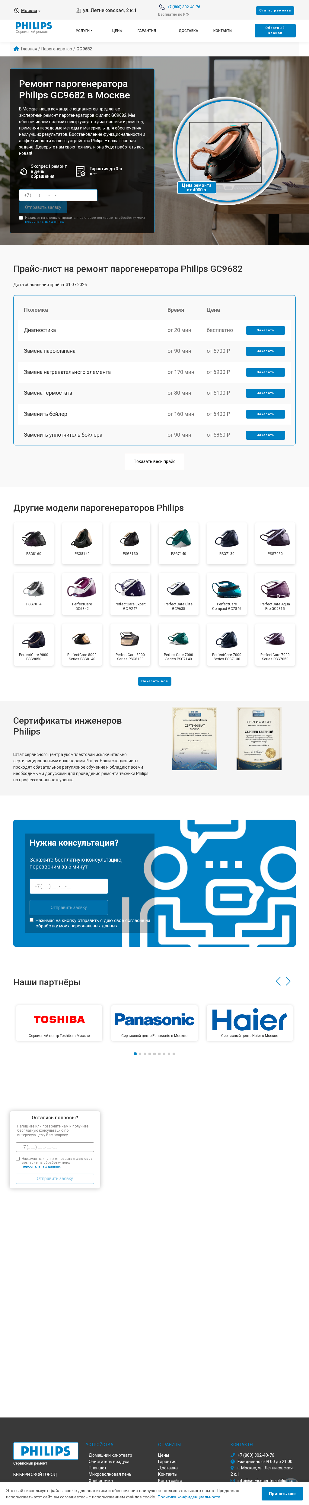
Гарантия (147, 31)
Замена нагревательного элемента (67, 372)
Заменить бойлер (45, 414)
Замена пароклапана (49, 351)
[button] (278, 981)
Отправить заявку (43, 207)
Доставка (188, 31)
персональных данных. (45, 222)
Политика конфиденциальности (189, 1496)
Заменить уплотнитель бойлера (63, 435)
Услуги (83, 31)
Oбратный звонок (275, 30)
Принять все (282, 1493)
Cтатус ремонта (275, 10)
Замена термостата (48, 393)
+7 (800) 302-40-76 (183, 7)
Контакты (222, 31)
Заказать (266, 330)
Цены (117, 31)
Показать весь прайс (154, 461)
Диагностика (40, 330)
